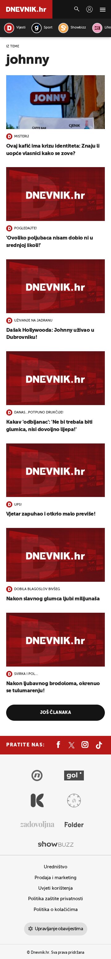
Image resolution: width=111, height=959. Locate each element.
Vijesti (20, 27)
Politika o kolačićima (56, 909)
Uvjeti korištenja (55, 888)
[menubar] (89, 9)
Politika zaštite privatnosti (55, 898)
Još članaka (55, 713)
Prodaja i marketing (55, 877)
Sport (48, 27)
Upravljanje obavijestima (59, 929)
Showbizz (78, 27)
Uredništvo (55, 867)
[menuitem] (89, 9)
